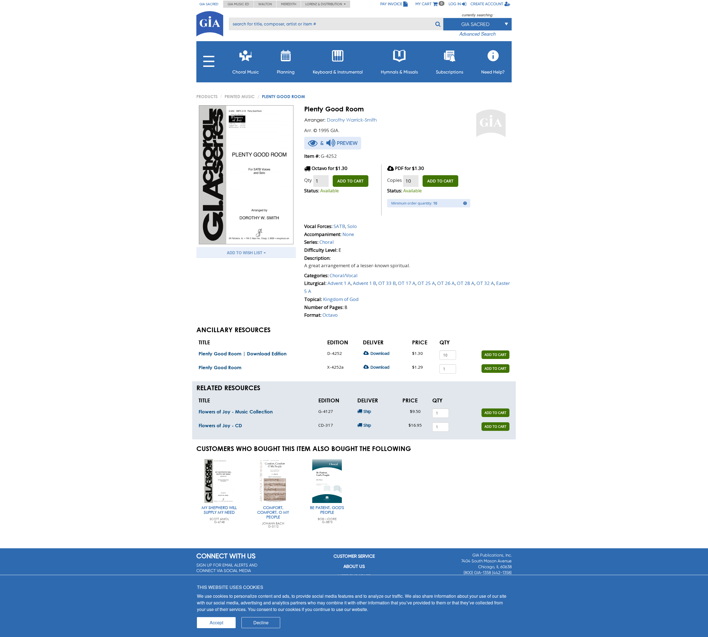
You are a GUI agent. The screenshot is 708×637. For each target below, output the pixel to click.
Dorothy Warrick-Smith (352, 120)
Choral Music (245, 72)
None (348, 234)
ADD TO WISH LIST (245, 252)
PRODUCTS (207, 96)
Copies (394, 180)
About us (354, 566)
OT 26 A (446, 283)
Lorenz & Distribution (324, 4)
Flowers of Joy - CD (220, 425)
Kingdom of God (341, 299)
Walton (265, 4)
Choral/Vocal (344, 275)
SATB (339, 226)
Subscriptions (449, 72)
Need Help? (493, 72)
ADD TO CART (350, 181)
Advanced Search (477, 33)
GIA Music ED (238, 4)
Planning (286, 72)
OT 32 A (485, 283)
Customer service (354, 556)
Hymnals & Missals (399, 72)
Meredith (288, 4)
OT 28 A (465, 283)
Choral (326, 242)
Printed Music (240, 96)
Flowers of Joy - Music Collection (236, 411)
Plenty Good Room (220, 367)
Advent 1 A (339, 283)
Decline (261, 622)
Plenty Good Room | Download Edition (243, 353)
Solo (352, 226)
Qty (308, 180)
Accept (216, 622)
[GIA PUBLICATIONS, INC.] (209, 22)
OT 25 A (426, 283)
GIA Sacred (208, 4)
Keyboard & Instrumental (338, 72)
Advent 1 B (364, 283)
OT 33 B (387, 283)
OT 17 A (406, 283)
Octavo (330, 315)
